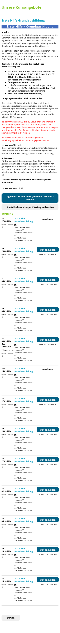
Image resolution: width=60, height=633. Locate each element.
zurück (10, 617)
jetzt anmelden (48, 249)
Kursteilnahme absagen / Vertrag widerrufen (30, 207)
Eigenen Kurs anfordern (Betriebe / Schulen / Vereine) (30, 198)
